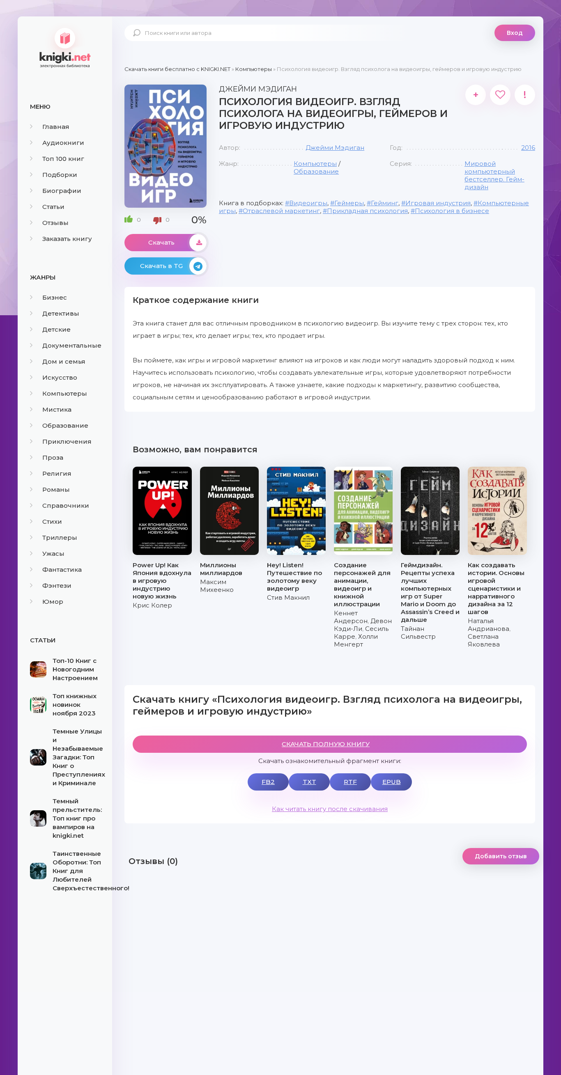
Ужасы (53, 553)
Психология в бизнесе (452, 211)
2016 (528, 147)
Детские (56, 329)
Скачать (161, 242)
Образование (65, 425)
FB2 (268, 782)
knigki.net (65, 47)
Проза (52, 457)
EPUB (391, 782)
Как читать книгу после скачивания (330, 809)
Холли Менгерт (356, 640)
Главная (55, 127)
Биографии (61, 191)
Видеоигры (308, 203)
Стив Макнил (288, 597)
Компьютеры (64, 393)
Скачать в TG (161, 266)
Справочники (65, 505)
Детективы (60, 313)
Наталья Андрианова (488, 625)
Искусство (59, 377)
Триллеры (59, 537)
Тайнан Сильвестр (418, 632)
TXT (309, 782)
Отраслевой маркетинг (281, 211)
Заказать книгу (67, 239)
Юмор (52, 601)
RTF (350, 782)
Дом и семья (63, 361)
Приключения (67, 441)
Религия (56, 473)
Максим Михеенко (217, 586)
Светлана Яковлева (484, 640)
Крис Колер (152, 605)
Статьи (53, 207)
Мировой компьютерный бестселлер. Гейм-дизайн (494, 175)
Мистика (56, 409)
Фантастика (62, 569)
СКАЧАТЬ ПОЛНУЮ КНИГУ (326, 744)
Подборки (59, 175)
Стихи (52, 521)
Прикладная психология (367, 211)
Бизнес (54, 297)
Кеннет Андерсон (351, 617)
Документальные (71, 345)
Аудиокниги (63, 143)
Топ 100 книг (63, 159)
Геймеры (349, 203)
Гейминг (384, 203)
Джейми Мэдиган (335, 147)
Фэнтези (56, 585)
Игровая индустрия (438, 203)
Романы (56, 489)
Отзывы (55, 223)
